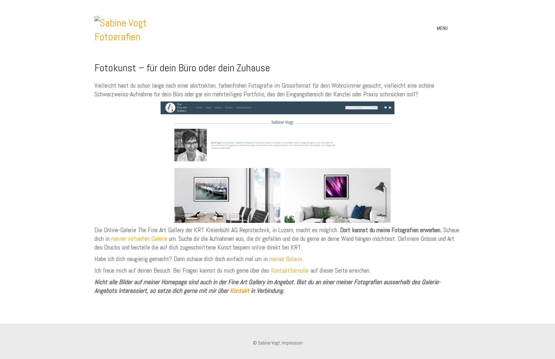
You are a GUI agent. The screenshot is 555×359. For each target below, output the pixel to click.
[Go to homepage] (124, 28)
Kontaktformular (290, 270)
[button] (449, 28)
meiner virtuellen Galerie (139, 238)
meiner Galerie (285, 259)
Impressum (292, 343)
